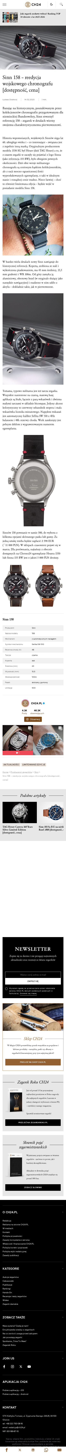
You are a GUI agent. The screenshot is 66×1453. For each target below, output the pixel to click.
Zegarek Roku (9, 1345)
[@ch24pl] (25, 703)
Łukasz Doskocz (10, 99)
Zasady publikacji (11, 1255)
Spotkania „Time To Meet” (15, 1341)
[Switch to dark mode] (51, 4)
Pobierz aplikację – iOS (13, 1390)
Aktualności (11, 765)
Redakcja (7, 1221)
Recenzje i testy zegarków (15, 1296)
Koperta (33, 266)
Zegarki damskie (10, 1304)
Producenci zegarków (21, 772)
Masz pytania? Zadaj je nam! (15, 1326)
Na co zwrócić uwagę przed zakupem (20, 1334)
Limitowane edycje (33, 765)
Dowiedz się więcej (28, 993)
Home (5, 772)
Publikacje (7, 1285)
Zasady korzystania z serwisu (16, 1240)
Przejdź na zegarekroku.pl (33, 1122)
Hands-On (7, 1293)
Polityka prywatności (12, 1236)
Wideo (6, 1300)
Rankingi (7, 1289)
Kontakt (6, 1232)
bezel (31, 278)
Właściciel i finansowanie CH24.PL (18, 1244)
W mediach (8, 1228)
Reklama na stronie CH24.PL (16, 1225)
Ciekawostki (8, 1281)
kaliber (27, 416)
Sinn (36, 772)
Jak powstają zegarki (12, 1337)
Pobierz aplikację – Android (15, 1394)
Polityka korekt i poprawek (15, 1248)
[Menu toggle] (4, 4)
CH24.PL (33, 4)
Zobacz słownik (33, 1187)
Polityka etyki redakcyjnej (14, 1252)
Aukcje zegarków (11, 1277)
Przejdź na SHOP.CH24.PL (33, 1062)
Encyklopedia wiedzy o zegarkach (18, 1330)
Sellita (35, 416)
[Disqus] (33, 886)
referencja (14, 159)
